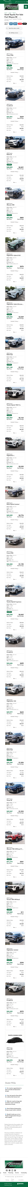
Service (17, 1172)
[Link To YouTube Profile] (12, 1170)
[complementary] (23, 1182)
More (14, 83)
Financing (10, 1172)
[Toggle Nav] (26, 7)
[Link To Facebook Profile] (7, 1170)
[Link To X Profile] (9, 1170)
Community (24, 1172)
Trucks (4, 1172)
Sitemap (7, 1180)
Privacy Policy (12, 1180)
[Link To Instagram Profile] (15, 1170)
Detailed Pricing (14, 72)
